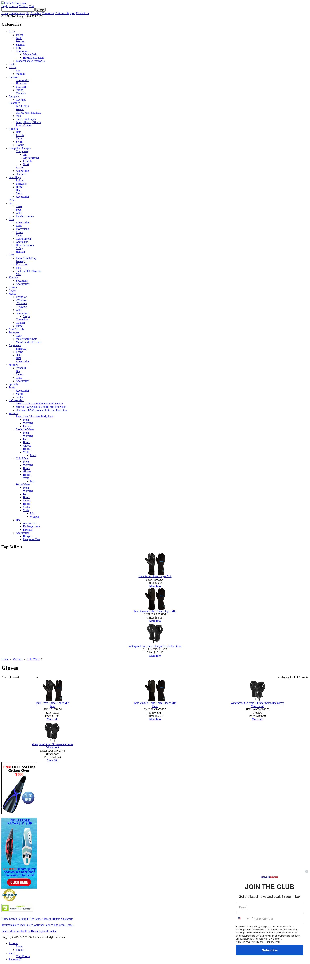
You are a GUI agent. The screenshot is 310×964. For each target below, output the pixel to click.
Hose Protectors (25, 245)
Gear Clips (22, 241)
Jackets (20, 135)
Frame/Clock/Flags (26, 258)
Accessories (22, 51)
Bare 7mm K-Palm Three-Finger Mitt (155, 611)
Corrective (22, 319)
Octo (18, 355)
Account (13, 6)
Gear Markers (23, 238)
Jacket (19, 34)
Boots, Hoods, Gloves (28, 122)
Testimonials (8, 924)
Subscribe (270, 950)
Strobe (19, 89)
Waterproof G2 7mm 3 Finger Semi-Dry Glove (155, 646)
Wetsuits (13, 413)
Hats (18, 131)
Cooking (21, 99)
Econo (19, 351)
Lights (12, 290)
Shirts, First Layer (26, 119)
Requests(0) (15, 959)
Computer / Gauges (20, 148)
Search (13, 918)
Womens (28, 422)
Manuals (20, 73)
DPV (12, 199)
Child (19, 212)
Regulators (15, 345)
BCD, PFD (22, 106)
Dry (18, 190)
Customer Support (65, 13)
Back (19, 38)
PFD (18, 47)
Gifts (11, 254)
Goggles (20, 322)
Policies (22, 918)
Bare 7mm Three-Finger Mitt (155, 576)
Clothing (13, 128)
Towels (20, 144)
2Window (21, 300)
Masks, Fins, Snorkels (28, 112)
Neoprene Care (31, 539)
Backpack (21, 183)
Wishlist (23, 6)
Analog (20, 167)
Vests (26, 452)
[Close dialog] (307, 871)
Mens (26, 419)
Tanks (12, 387)
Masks (12, 293)
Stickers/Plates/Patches (28, 270)
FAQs (30, 918)
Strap (19, 206)
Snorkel (20, 44)
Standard (21, 367)
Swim (19, 141)
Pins (18, 267)
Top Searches (33, 13)
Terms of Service (272, 941)
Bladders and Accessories (30, 60)
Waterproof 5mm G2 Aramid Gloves (52, 744)
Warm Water (23, 484)
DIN (18, 358)
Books (12, 67)
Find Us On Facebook (14, 931)
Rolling (20, 180)
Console (27, 161)
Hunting (13, 277)
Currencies (48, 13)
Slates (19, 235)
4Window (21, 306)
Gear (11, 219)
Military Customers (62, 918)
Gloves (27, 445)
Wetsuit (20, 109)
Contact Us (82, 13)
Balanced (21, 348)
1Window (21, 296)
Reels (19, 225)
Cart (31, 6)
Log (18, 70)
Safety (19, 248)
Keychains (22, 264)
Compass (21, 173)
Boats (12, 64)
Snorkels (13, 364)
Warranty (39, 924)
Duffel (19, 186)
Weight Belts (30, 54)
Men (32, 481)
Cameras (13, 76)
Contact (52, 931)
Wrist (26, 164)
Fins (11, 203)
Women (20, 41)
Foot (18, 209)
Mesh (19, 193)
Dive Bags (15, 177)
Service (49, 924)
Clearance (14, 102)
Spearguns (22, 280)
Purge (19, 325)
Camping (14, 96)
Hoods (26, 448)
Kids (25, 439)
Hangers (20, 251)
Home (4, 13)
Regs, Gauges (24, 125)
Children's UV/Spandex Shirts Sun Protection (41, 410)
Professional (23, 228)
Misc (18, 115)
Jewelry (20, 261)
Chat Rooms (23, 956)
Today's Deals (17, 13)
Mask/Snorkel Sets (26, 338)
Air (25, 154)
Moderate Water (25, 429)
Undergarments (31, 526)
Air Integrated (31, 157)
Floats (19, 232)
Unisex (27, 426)
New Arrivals (16, 329)
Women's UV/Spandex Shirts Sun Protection (41, 406)
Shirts (19, 138)
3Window (21, 303)
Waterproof (257, 706)
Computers (22, 151)
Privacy (20, 924)
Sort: (4, 677)
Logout (20, 949)
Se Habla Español (37, 931)
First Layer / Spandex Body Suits (34, 416)
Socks (26, 506)
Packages (21, 86)
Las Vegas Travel (63, 924)
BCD (12, 31)
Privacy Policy (252, 941)
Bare (52, 706)
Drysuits (27, 529)
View (12, 952)
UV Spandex (16, 400)
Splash (19, 374)
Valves (19, 393)
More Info (155, 586)
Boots (26, 442)
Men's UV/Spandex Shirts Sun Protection (39, 403)
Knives (13, 287)
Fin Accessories (25, 216)
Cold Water (22, 458)
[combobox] (243, 918)
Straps (26, 316)
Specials (13, 384)
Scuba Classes (43, 918)
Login (4, 6)
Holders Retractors (33, 57)
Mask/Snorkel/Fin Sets (28, 342)
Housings (21, 83)
